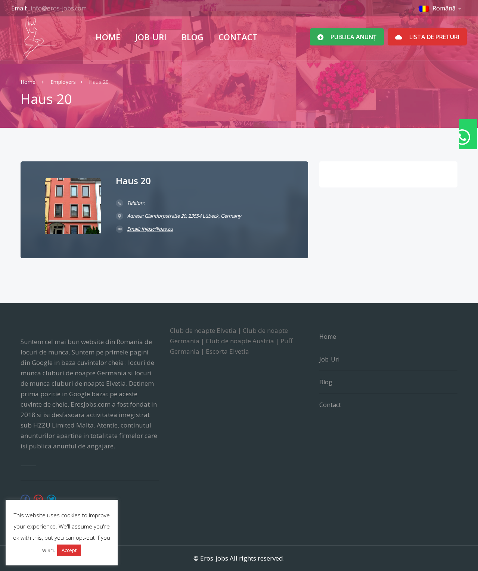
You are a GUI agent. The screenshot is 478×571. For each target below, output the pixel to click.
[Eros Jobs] (33, 38)
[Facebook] (25, 499)
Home (108, 36)
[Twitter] (51, 499)
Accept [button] (69, 550)
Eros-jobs (214, 558)
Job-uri (151, 36)
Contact (238, 36)
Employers (63, 81)
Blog (192, 36)
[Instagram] (38, 499)
